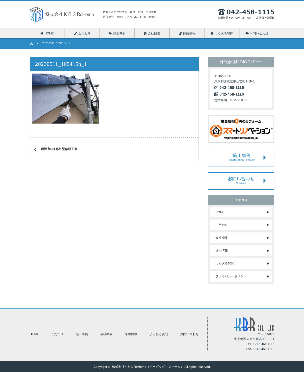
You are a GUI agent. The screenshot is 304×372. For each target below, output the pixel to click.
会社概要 (221, 237)
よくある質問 (224, 263)
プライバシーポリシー (231, 276)
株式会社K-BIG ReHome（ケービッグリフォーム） (148, 366)
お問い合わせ (189, 334)
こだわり (221, 224)
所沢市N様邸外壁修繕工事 (59, 149)
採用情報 (221, 250)
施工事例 (82, 334)
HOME (220, 212)
